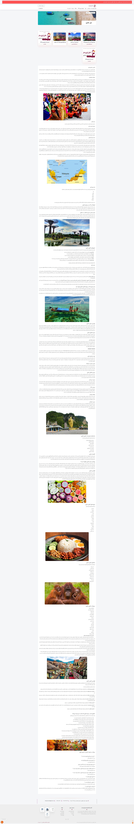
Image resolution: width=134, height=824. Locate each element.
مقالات (76, 8)
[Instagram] (68, 819)
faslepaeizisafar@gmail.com (49, 800)
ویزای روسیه (62, 814)
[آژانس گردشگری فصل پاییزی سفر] (91, 6)
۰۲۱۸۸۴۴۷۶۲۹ (65, 800)
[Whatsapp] (66, 819)
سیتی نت (39, 822)
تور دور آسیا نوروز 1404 (89, 59)
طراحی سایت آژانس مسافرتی (45, 822)
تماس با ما (69, 8)
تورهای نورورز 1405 (81, 8)
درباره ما (72, 8)
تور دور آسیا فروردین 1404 (44, 42)
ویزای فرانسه (62, 811)
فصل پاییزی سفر (93, 8)
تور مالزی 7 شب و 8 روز (74, 42)
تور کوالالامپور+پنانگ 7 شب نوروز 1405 (59, 42)
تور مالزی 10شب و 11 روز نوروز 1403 (89, 42)
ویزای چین (62, 812)
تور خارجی (89, 8)
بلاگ (73, 815)
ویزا (85, 8)
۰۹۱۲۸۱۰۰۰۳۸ (58, 800)
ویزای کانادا (62, 815)
